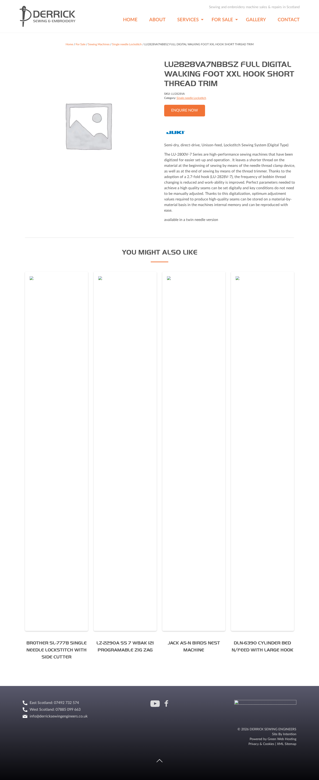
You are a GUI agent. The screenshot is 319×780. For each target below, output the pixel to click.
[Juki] (175, 133)
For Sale (222, 19)
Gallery (256, 19)
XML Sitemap (286, 744)
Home (130, 19)
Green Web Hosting (282, 739)
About (157, 19)
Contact (289, 19)
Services (188, 19)
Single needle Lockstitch (127, 44)
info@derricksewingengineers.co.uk (59, 716)
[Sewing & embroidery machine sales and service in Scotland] (47, 27)
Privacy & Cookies (261, 744)
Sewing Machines (99, 44)
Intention (289, 734)
